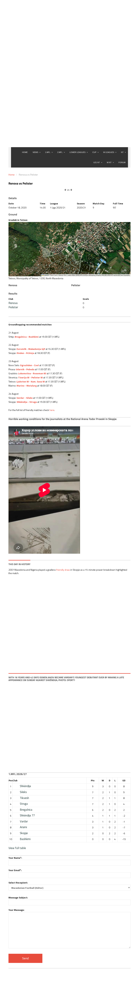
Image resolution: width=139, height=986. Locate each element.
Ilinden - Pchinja (25, 353)
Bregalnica (26, 809)
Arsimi (23, 827)
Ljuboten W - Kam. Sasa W (30, 381)
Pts (92, 780)
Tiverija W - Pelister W (30, 377)
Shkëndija (25, 786)
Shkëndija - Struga (27, 402)
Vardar (24, 821)
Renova (13, 303)
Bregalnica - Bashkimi (27, 336)
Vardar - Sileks (25, 398)
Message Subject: (18, 897)
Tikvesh (24, 798)
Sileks (23, 792)
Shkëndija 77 (27, 815)
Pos (11, 780)
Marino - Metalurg (27, 385)
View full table (17, 848)
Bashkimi (25, 839)
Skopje (24, 833)
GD (123, 780)
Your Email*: (15, 870)
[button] (69, 245)
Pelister (13, 307)
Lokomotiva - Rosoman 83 (32, 373)
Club (15, 780)
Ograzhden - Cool (29, 365)
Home (11, 174)
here (51, 410)
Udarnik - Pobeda (25, 369)
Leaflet (46, 275)
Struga (24, 803)
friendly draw (63, 570)
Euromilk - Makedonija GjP (31, 349)
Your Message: (16, 910)
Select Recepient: (18, 882)
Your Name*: (15, 858)
